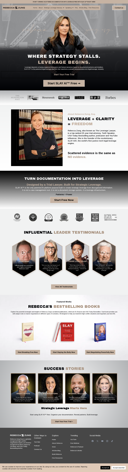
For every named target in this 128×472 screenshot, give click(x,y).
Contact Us (38, 449)
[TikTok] (112, 441)
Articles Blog (56, 450)
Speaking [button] (68, 8)
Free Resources (57, 458)
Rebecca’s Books (76, 450)
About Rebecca (57, 443)
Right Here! (91, 2)
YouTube (37, 442)
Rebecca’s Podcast (76, 447)
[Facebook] (92, 441)
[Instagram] (107, 441)
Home (54, 439)
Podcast (37, 445)
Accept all (105, 468)
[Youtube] (102, 441)
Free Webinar (74, 443)
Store (54, 447)
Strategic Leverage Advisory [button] (53, 8)
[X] (97, 441)
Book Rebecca (57, 454)
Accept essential (118, 468)
